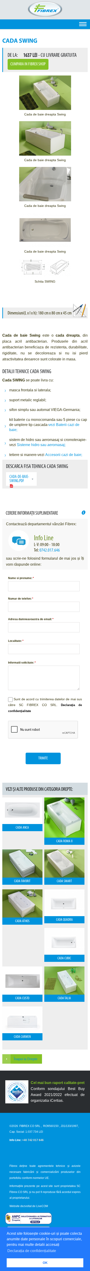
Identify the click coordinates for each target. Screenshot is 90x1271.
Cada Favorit (22, 881)
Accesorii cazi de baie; (63, 455)
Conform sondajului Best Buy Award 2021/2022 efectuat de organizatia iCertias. (57, 1094)
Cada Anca (22, 828)
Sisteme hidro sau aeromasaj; (41, 445)
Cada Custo (22, 998)
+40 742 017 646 (33, 1140)
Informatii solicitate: (22, 662)
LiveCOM (42, 1206)
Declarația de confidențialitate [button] (31, 1251)
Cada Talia (64, 998)
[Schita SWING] (45, 267)
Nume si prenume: (21, 578)
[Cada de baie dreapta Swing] (45, 92)
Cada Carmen (22, 1037)
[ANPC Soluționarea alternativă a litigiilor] (28, 1223)
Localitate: (16, 641)
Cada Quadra (64, 920)
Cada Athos (22, 921)
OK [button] (45, 1263)
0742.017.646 (49, 550)
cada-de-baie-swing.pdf (19, 479)
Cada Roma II (64, 841)
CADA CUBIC (64, 958)
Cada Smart (64, 881)
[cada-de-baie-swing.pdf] (11, 486)
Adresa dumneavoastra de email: (31, 619)
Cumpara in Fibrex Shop (28, 64)
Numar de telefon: (20, 598)
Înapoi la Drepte (25, 1059)
